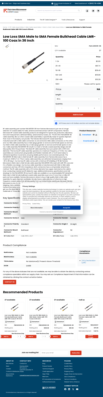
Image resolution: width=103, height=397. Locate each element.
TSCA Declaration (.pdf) (88, 261)
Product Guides (47, 366)
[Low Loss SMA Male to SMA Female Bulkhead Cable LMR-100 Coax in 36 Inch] (14, 305)
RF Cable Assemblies (17, 27)
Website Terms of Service (71, 382)
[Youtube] (77, 389)
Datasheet (86, 135)
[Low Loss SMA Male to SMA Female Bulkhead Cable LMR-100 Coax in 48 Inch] (64, 305)
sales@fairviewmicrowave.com (29, 375)
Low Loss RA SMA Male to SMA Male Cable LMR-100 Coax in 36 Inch (38, 316)
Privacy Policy (68, 369)
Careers (8, 369)
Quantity (59, 104)
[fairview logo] (15, 10)
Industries (31, 20)
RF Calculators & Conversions (51, 379)
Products (18, 20)
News (7, 366)
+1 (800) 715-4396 (94, 3)
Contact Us (23, 363)
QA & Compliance (69, 376)
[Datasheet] (94, 135)
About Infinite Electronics (10, 375)
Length (58, 95)
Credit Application (48, 371)
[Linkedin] (69, 389)
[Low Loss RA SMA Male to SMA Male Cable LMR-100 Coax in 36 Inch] (39, 305)
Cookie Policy (68, 363)
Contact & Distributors (13, 371)
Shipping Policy (69, 371)
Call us (82, 300)
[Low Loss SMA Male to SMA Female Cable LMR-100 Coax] (88, 305)
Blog (43, 363)
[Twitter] (73, 389)
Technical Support (48, 369)
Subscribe (76, 353)
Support (82, 20)
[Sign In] (87, 10)
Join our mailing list (30, 353)
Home (5, 27)
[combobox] (58, 10)
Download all (88, 141)
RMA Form (45, 376)
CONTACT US (9, 282)
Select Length (90, 336)
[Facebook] (65, 389)
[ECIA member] (49, 388)
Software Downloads (48, 382)
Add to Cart (78, 115)
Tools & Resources (68, 20)
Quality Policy (68, 366)
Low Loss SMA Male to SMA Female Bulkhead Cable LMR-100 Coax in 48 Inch (63, 316)
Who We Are (9, 363)
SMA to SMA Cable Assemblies (53, 27)
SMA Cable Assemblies (33, 27)
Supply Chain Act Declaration (73, 374)
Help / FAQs (45, 374)
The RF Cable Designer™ (48, 20)
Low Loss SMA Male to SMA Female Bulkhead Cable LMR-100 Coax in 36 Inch (14, 316)
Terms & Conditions (70, 379)
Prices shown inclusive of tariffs (62, 4)
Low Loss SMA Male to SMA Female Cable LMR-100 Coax (88, 316)
